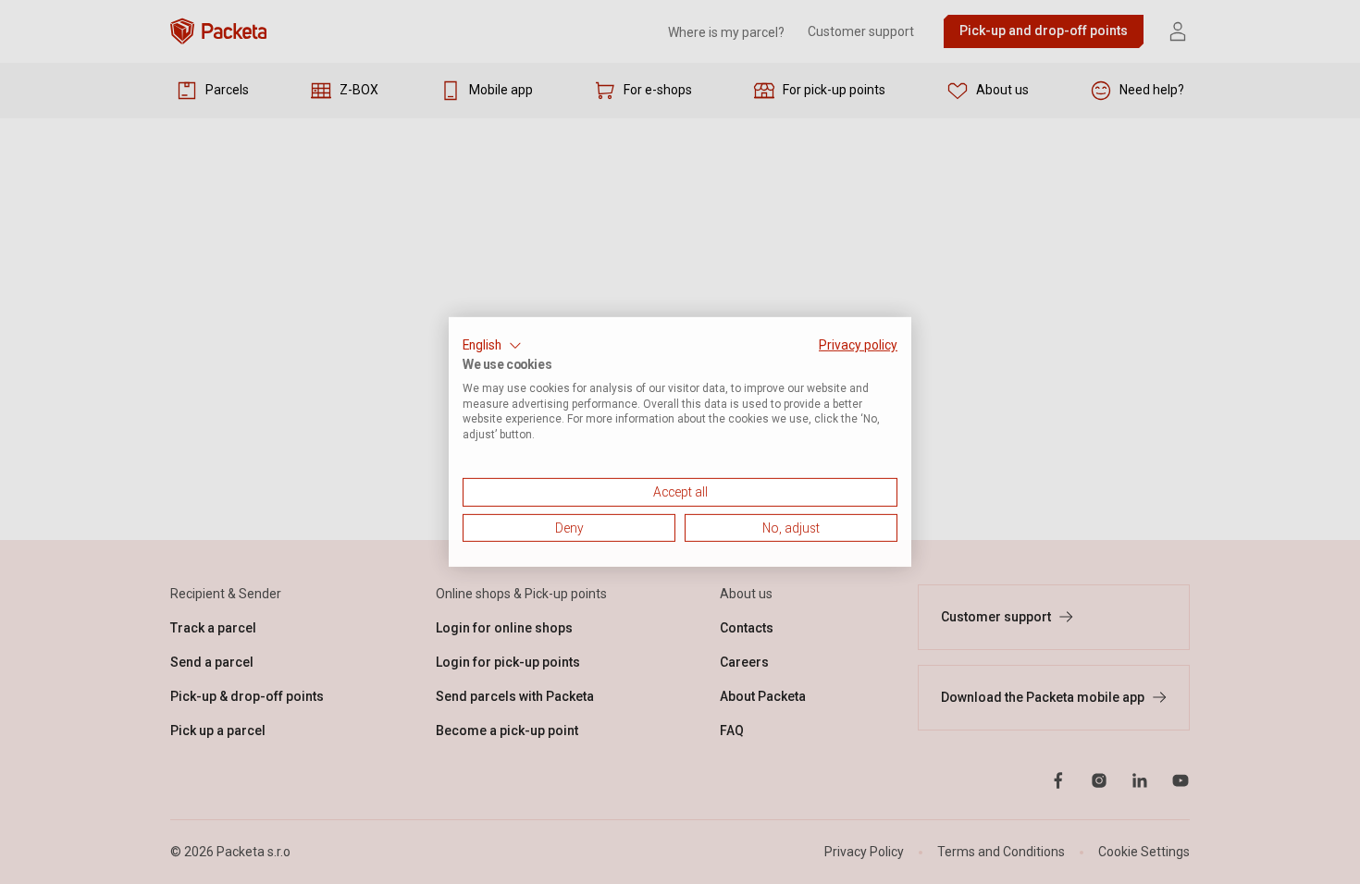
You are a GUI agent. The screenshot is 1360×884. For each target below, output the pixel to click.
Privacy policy (858, 345)
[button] (492, 346)
